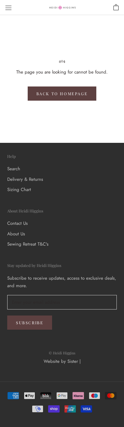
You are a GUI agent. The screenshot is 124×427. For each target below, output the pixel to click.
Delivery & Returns (25, 179)
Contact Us (17, 223)
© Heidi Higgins (62, 352)
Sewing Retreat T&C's (27, 244)
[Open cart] (116, 8)
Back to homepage (62, 93)
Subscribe (29, 322)
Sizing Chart (19, 189)
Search (13, 168)
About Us (16, 234)
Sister (72, 361)
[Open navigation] (8, 7)
